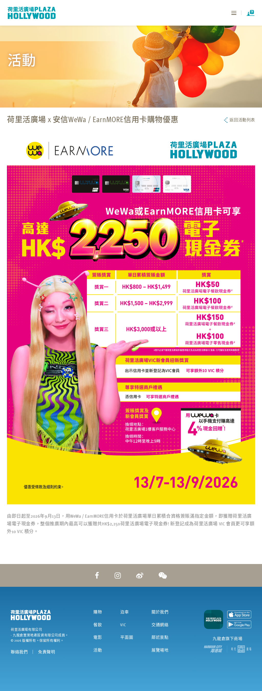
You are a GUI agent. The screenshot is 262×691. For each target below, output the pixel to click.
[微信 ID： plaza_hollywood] (163, 575)
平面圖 (126, 637)
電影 (97, 637)
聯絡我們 (19, 652)
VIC (123, 625)
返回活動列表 (242, 120)
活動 (97, 650)
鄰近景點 (159, 637)
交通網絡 (159, 625)
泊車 (124, 612)
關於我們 (159, 612)
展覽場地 (159, 650)
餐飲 (97, 625)
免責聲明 (46, 652)
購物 (97, 612)
